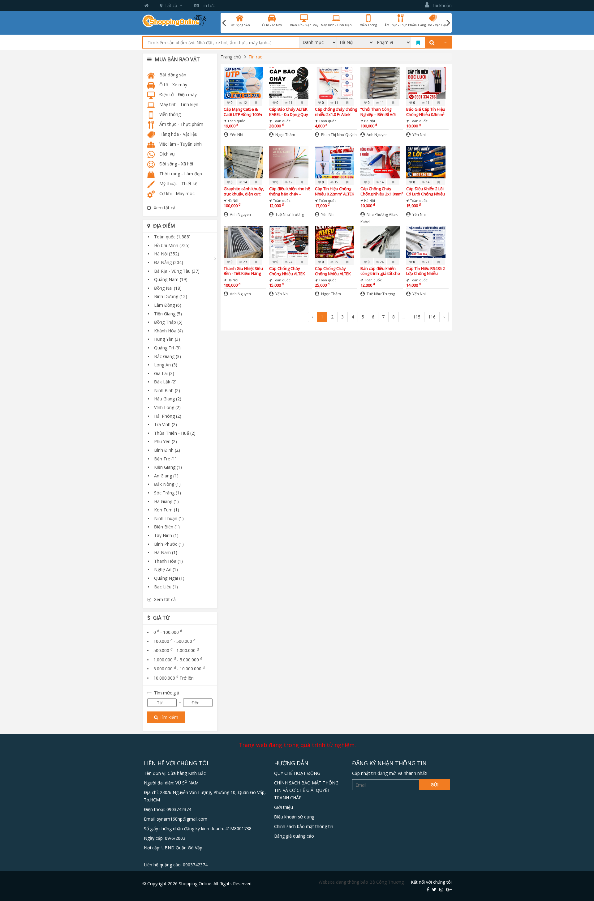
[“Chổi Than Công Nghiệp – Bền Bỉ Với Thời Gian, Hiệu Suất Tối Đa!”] (380, 82)
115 (416, 317)
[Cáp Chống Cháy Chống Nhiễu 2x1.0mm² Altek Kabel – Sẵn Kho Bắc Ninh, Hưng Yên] (380, 162)
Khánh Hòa (168, 331)
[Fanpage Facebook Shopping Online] (428, 889)
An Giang (166, 476)
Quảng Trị (167, 348)
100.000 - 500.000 (174, 641)
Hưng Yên (167, 339)
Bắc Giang (167, 356)
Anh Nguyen (377, 134)
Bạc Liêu (166, 587)
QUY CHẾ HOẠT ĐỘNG (297, 773)
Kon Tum (166, 510)
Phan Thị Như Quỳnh (338, 134)
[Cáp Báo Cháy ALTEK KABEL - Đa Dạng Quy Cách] (288, 82)
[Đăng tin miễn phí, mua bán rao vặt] (174, 20)
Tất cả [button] (171, 5)
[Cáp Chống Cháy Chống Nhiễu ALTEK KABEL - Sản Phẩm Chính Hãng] (334, 241)
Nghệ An (166, 569)
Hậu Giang (167, 399)
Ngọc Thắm (284, 134)
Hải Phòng (167, 416)
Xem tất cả (164, 208)
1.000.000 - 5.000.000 (177, 660)
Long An (165, 365)
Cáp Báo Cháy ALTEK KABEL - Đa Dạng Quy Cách (288, 112)
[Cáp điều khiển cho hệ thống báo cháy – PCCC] (288, 162)
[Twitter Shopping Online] (434, 889)
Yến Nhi (236, 134)
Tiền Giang (168, 314)
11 (290, 102)
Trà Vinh (165, 424)
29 (244, 262)
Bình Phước (169, 544)
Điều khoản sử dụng (294, 817)
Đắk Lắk (165, 382)
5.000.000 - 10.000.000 (178, 669)
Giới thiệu (283, 807)
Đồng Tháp (168, 322)
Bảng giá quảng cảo (294, 836)
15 (336, 182)
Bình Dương (170, 296)
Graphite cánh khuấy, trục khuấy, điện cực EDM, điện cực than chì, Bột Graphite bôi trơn (245, 191)
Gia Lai (164, 373)
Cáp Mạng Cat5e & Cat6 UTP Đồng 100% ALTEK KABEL (243, 112)
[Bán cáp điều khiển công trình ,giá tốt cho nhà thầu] (380, 241)
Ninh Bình (167, 390)
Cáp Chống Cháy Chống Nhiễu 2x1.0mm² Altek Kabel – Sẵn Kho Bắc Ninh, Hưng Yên (381, 191)
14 (244, 182)
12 (244, 102)
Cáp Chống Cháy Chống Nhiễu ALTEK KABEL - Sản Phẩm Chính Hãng (333, 271)
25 (336, 262)
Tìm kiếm (169, 717)
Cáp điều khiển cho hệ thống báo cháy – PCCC (289, 191)
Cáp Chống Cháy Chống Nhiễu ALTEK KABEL (287, 271)
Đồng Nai (168, 288)
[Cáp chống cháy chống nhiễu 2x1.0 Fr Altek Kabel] (334, 82)
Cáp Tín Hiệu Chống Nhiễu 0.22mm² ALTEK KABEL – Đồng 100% (334, 191)
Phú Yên (165, 441)
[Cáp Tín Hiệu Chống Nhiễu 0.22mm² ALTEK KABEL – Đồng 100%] (334, 162)
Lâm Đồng (167, 305)
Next (448, 23)
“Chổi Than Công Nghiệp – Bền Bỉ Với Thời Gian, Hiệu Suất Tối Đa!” (379, 112)
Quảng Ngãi (169, 578)
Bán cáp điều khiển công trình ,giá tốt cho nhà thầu (380, 271)
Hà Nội (166, 254)
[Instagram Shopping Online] (441, 889)
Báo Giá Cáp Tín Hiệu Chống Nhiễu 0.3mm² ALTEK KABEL (425, 112)
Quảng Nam (170, 279)
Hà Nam (165, 552)
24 (290, 262)
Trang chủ (231, 57)
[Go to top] (582, 861)
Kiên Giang (168, 467)
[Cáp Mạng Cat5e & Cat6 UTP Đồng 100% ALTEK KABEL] (243, 82)
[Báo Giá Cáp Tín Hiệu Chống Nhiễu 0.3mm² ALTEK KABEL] (426, 82)
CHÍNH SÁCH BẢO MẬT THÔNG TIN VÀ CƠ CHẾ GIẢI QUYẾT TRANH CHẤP (306, 790)
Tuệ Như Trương (289, 214)
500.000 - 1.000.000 (176, 650)
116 (432, 317)
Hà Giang (166, 501)
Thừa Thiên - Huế (175, 433)
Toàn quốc (172, 237)
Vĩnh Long (167, 407)
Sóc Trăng (167, 493)
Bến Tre (165, 459)
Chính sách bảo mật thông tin (303, 826)
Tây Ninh (166, 535)
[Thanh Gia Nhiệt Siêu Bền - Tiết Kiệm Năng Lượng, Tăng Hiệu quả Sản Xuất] (243, 241)
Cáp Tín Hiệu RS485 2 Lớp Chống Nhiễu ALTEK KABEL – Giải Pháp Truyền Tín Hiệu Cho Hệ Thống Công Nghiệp (426, 271)
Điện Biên (167, 527)
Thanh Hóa (168, 561)
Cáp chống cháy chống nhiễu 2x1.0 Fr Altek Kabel (336, 112)
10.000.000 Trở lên (173, 678)
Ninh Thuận (169, 518)
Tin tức (208, 5)
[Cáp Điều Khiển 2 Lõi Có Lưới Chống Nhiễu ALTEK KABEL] (426, 162)
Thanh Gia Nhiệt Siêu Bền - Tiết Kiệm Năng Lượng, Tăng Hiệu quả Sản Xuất (244, 271)
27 (427, 262)
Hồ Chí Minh (172, 245)
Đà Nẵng (168, 262)
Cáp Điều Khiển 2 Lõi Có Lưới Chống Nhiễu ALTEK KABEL (425, 191)
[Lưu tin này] (256, 102)
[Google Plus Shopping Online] (449, 889)
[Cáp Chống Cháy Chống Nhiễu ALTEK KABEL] (288, 241)
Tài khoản (441, 5)
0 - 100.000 (167, 632)
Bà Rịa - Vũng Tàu (177, 271)
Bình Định (167, 450)
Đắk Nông (167, 484)
